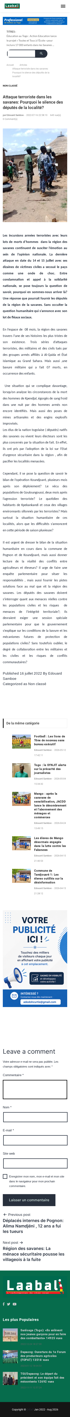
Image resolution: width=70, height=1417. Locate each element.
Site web (9, 1153)
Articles (23, 65)
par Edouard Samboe (13, 115)
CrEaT (30, 1409)
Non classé (10, 85)
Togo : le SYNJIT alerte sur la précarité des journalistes (50, 769)
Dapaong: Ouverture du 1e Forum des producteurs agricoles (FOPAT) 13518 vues (43, 1356)
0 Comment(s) (10, 119)
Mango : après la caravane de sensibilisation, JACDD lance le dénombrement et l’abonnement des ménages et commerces (50, 805)
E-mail (8, 1130)
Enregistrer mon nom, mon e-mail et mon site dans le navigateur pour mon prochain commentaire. (36, 1181)
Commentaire (13, 1075)
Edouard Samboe (43, 750)
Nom (7, 1107)
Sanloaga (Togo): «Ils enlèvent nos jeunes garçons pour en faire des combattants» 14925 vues (43, 1334)
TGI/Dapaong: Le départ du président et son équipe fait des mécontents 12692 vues (42, 1377)
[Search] (41, 54)
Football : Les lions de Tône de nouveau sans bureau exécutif (49, 740)
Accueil (10, 65)
